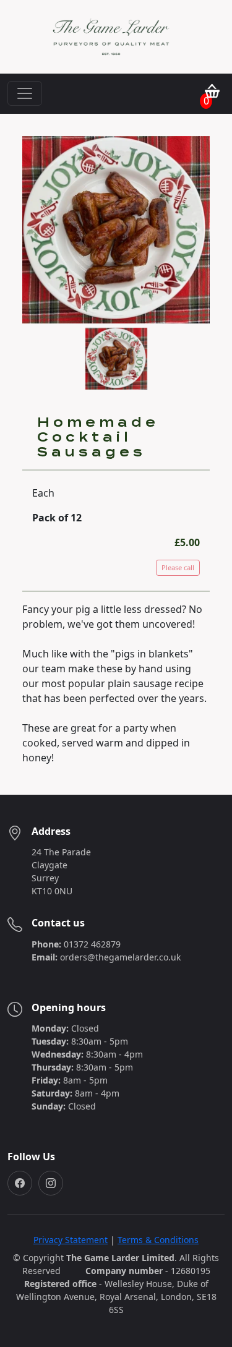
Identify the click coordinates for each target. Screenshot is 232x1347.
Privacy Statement (70, 1240)
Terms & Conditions (158, 1240)
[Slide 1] (116, 329)
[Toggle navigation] (24, 93)
